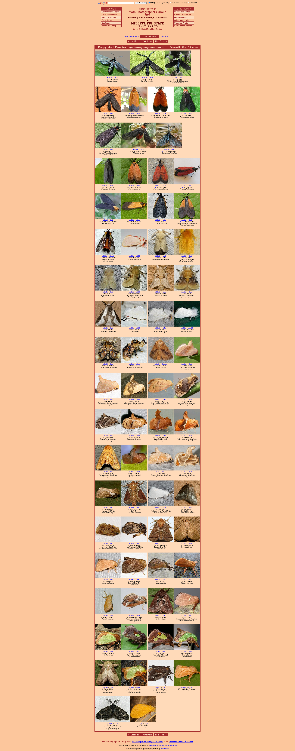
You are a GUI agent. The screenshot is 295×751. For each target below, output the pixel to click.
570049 (105, 472)
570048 (183, 472)
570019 (183, 220)
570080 (131, 579)
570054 (183, 436)
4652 (190, 364)
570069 (105, 543)
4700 (164, 687)
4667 (111, 472)
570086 (131, 615)
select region (165, 36)
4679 (164, 543)
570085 (105, 615)
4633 (164, 185)
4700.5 (190, 687)
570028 (104, 256)
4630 (142, 149)
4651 (111, 364)
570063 (131, 400)
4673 (164, 507)
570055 (131, 436)
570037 (105, 292)
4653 (111, 400)
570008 (175, 77)
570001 (109, 723)
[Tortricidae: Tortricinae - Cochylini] (134, 42)
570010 (105, 220)
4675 (111, 543)
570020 (157, 220)
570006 (105, 113)
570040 (183, 292)
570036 (183, 256)
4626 (138, 113)
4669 (190, 472)
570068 (183, 507)
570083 (157, 579)
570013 (131, 220)
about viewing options (132, 36)
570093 (183, 651)
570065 (131, 507)
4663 (138, 436)
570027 (109, 77)
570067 (157, 507)
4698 (190, 651)
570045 (183, 328)
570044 (157, 328)
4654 (138, 400)
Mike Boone (165, 749)
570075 (157, 364)
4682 (164, 579)
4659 (190, 400)
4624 (111, 113)
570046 (131, 328)
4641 (164, 256)
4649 (138, 328)
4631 (173, 149)
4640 (138, 256)
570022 (157, 185)
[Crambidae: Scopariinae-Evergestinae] (161, 42)
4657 (164, 400)
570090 (157, 651)
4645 (164, 292)
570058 (183, 400)
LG (163, 151)
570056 (157, 436)
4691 (190, 615)
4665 (190, 436)
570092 (183, 615)
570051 (157, 472)
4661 (111, 436)
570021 (131, 185)
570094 (131, 687)
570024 (166, 149)
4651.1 (164, 364)
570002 (105, 149)
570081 (157, 687)
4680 (190, 543)
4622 (151, 77)
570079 (183, 543)
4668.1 (164, 472)
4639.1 (112, 256)
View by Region (149, 36)
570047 (140, 723)
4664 (164, 436)
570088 (105, 651)
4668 (138, 472)
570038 (131, 292)
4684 (111, 615)
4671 (138, 507)
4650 (164, 328)
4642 (190, 256)
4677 (138, 543)
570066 (105, 507)
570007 (144, 77)
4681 (138, 579)
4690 (164, 615)
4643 (111, 292)
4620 (116, 77)
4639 (190, 220)
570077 (157, 543)
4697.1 (164, 651)
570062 (105, 400)
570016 (104, 185)
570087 (157, 615)
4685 (138, 615)
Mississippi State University (181, 742)
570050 (131, 472)
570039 (157, 292)
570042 (131, 256)
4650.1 (190, 328)
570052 (157, 400)
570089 (131, 651)
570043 (105, 328)
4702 (146, 723)
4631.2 (112, 185)
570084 (183, 579)
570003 (183, 113)
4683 (190, 579)
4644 (138, 292)
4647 (190, 292)
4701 (116, 723)
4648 (111, 328)
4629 (111, 149)
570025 (135, 149)
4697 (138, 651)
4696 (111, 651)
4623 (181, 77)
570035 (157, 256)
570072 (105, 364)
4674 (190, 507)
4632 (138, 185)
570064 (183, 364)
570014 (131, 113)
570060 (105, 436)
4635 (111, 220)
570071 (131, 543)
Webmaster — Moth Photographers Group (163, 745)
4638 (164, 220)
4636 (138, 220)
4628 (190, 113)
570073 (183, 687)
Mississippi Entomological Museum (147, 742)
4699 (138, 687)
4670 (111, 507)
